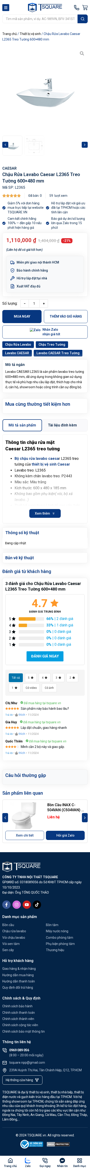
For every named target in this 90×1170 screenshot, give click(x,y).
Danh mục (79, 1166)
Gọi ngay (45, 1166)
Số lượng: (10, 303)
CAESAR (9, 168)
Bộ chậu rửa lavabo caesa (37, 458)
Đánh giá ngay (45, 656)
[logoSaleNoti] (31, 1145)
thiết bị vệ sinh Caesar (51, 464)
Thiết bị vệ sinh (30, 34)
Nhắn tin (62, 1166)
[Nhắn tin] (62, 1160)
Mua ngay (22, 316)
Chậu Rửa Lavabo (18, 344)
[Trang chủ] (10, 1160)
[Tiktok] (37, 905)
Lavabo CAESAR (17, 353)
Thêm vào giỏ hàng (66, 316)
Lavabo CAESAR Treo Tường (58, 353)
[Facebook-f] (6, 905)
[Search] (83, 18)
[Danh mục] (79, 1160)
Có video (31, 687)
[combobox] (40, 18)
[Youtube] (27, 905)
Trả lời (9, 714)
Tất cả (16, 677)
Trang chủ (9, 34)
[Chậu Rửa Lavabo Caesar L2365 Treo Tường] (45, 90)
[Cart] (85, 7)
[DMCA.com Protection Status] (58, 1145)
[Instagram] (16, 905)
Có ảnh (49, 687)
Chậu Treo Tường (52, 344)
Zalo (28, 1166)
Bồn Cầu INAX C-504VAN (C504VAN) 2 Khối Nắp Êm (65, 810)
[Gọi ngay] (45, 1160)
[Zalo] (27, 1160)
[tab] (22, 425)
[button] (5, 145)
